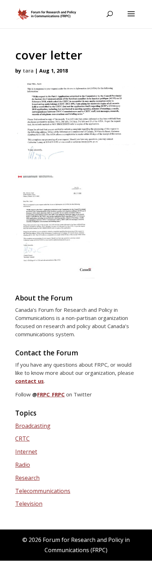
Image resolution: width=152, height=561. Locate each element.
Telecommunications (42, 491)
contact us (29, 380)
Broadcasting (33, 426)
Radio (22, 465)
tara (28, 70)
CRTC (22, 438)
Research (27, 478)
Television (28, 504)
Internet (26, 452)
